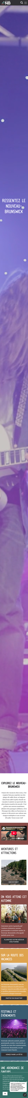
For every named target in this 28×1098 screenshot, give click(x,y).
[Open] (25, 3)
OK (5, 1093)
